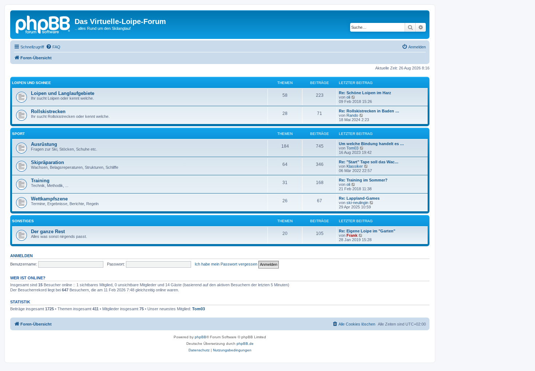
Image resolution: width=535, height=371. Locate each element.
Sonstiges (23, 221)
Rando (352, 115)
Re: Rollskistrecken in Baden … (369, 111)
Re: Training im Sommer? (363, 180)
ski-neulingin (357, 202)
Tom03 (352, 148)
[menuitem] (53, 47)
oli (348, 97)
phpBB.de (245, 344)
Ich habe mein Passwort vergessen (226, 264)
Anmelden (21, 256)
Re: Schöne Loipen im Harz (365, 93)
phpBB (200, 337)
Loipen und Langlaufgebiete (62, 93)
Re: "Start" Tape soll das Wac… (369, 162)
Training (40, 180)
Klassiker (354, 166)
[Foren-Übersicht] (43, 23)
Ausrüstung (44, 144)
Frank (351, 235)
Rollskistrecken (48, 111)
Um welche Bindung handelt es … (371, 143)
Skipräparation (47, 162)
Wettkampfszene (49, 199)
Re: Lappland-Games (359, 198)
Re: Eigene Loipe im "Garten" (367, 231)
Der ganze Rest (48, 231)
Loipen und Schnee (31, 83)
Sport (18, 134)
